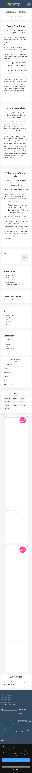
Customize (16, 764)
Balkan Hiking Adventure (16, 640)
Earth (15, 402)
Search (6, 253)
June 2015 (8, 319)
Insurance (7, 405)
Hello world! (9, 275)
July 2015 (8, 317)
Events (7, 342)
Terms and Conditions (10, 704)
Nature (15, 405)
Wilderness (16, 33)
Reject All (16, 769)
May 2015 (8, 322)
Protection (22, 405)
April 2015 (8, 324)
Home (12, 16)
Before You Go (10, 277)
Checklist (22, 398)
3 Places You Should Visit (16, 175)
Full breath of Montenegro (11, 511)
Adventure (14, 185)
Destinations (9, 33)
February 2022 (10, 315)
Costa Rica (25, 33)
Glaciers (19, 117)
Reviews (16, 115)
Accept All (16, 760)
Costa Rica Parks (16, 26)
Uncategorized (10, 349)
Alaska (14, 117)
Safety (7, 346)
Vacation (19, 185)
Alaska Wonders (16, 108)
